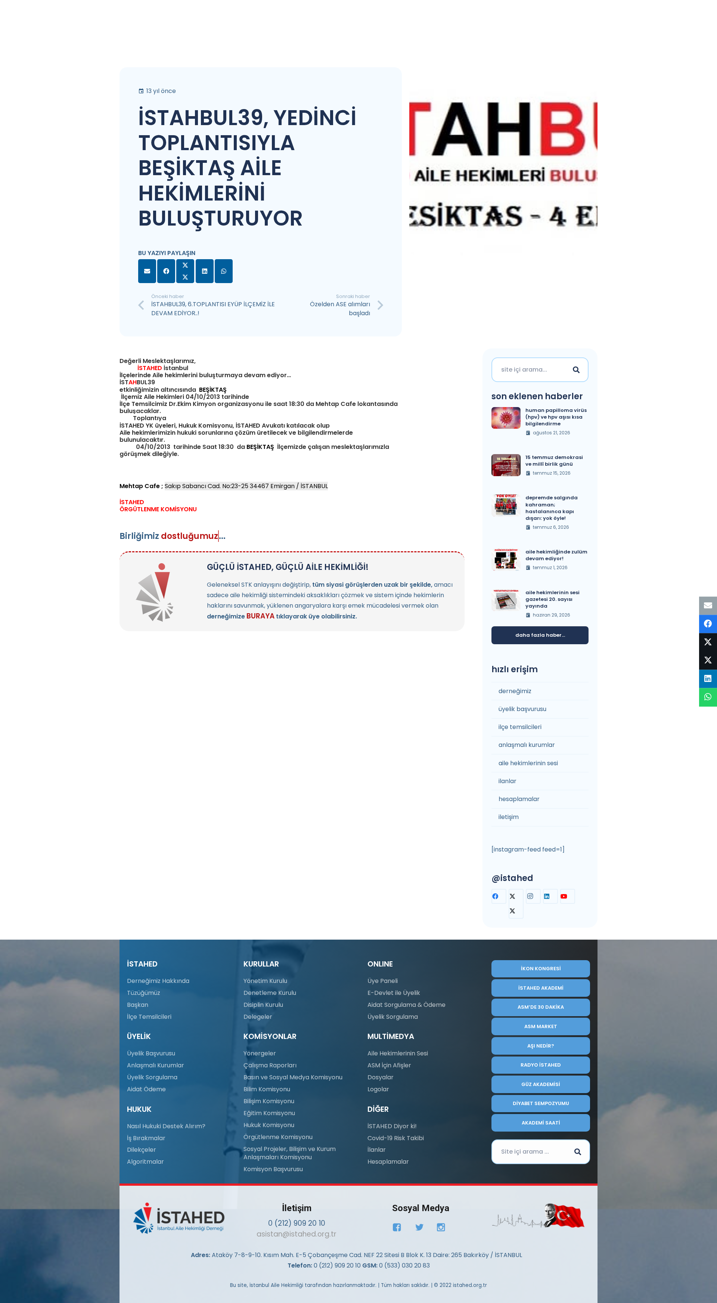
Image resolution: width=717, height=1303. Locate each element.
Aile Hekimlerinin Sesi (397, 1053)
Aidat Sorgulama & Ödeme (406, 1004)
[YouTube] (567, 896)
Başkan (137, 1004)
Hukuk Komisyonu (268, 1125)
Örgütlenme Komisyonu (278, 1137)
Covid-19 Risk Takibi (395, 1138)
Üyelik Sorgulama (152, 1077)
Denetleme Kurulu (269, 993)
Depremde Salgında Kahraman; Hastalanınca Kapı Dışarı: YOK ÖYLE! (551, 508)
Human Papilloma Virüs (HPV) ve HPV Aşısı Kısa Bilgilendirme (556, 417)
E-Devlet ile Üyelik (393, 993)
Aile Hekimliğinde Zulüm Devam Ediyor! (556, 555)
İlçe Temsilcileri (149, 1016)
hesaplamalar (519, 799)
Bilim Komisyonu (266, 1089)
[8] (538, 1215)
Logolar (378, 1089)
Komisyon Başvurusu (273, 1169)
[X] (516, 904)
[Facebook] (498, 896)
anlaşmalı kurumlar (527, 745)
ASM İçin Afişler (389, 1065)
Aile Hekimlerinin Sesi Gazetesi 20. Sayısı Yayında (552, 599)
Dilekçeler (141, 1149)
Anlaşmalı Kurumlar (155, 1065)
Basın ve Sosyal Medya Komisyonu (292, 1077)
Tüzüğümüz (143, 993)
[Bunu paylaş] (166, 271)
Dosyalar (380, 1077)
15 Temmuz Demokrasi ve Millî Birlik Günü (554, 461)
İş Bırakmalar (146, 1138)
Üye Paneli (382, 981)
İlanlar (376, 1149)
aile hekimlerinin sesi (528, 763)
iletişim (509, 817)
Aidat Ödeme (146, 1089)
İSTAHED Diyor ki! (392, 1126)
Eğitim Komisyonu (269, 1113)
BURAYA (260, 616)
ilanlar (507, 781)
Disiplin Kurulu (263, 1004)
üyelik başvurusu (522, 709)
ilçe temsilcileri (520, 727)
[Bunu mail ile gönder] (147, 271)
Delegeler (257, 1016)
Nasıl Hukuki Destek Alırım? (166, 1126)
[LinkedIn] (550, 896)
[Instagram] (533, 896)
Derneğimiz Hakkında (158, 981)
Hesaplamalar (388, 1161)
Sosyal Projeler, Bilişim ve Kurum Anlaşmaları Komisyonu (289, 1153)
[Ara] (576, 369)
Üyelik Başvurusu (151, 1053)
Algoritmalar (145, 1161)
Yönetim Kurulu (265, 981)
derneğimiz (515, 691)
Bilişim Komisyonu (268, 1101)
